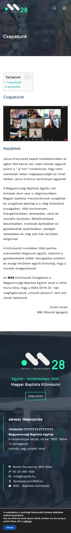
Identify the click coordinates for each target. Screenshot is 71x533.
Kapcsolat (35, 396)
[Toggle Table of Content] (26, 77)
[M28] (15, 8)
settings (27, 521)
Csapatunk (14, 82)
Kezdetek (14, 86)
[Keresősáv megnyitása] (54, 8)
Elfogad (9, 527)
